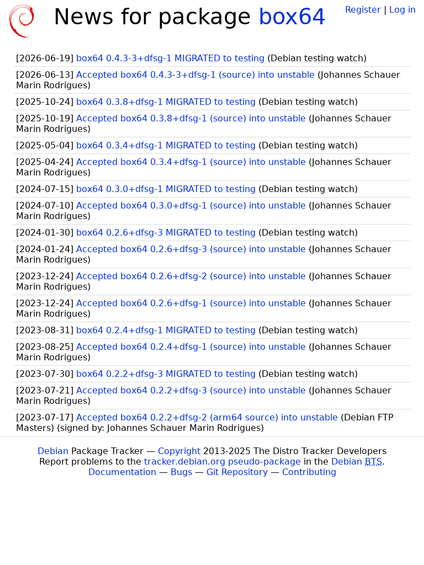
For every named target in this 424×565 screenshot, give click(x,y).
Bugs (181, 472)
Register (363, 9)
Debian (53, 451)
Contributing (309, 472)
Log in (402, 9)
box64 (292, 16)
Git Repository (237, 472)
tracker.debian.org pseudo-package (222, 461)
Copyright (179, 451)
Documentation (122, 472)
